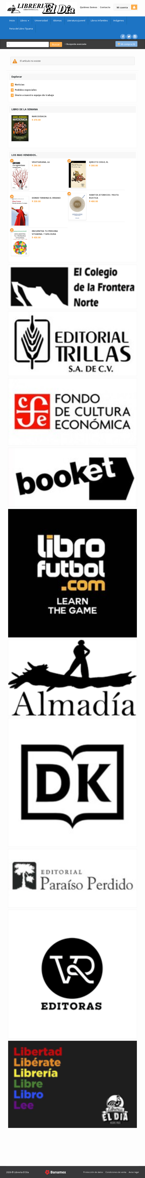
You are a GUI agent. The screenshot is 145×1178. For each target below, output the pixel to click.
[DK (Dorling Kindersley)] (72, 782)
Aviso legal (134, 1172)
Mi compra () (127, 44)
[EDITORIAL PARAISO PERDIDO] (72, 878)
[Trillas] (72, 343)
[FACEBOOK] (123, 36)
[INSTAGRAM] (135, 36)
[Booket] (72, 477)
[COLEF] (72, 286)
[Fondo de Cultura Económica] (72, 411)
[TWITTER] (129, 36)
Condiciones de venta (115, 1172)
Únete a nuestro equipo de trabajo (34, 95)
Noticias (19, 84)
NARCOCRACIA (39, 116)
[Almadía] (72, 677)
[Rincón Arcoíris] (72, 1084)
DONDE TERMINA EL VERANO (46, 197)
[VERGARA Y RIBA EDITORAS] (72, 974)
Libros (23, 20)
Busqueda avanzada (76, 44)
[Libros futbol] (72, 573)
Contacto (105, 7)
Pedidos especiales (26, 89)
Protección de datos (93, 1172)
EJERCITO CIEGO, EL (98, 162)
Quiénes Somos (88, 7)
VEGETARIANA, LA (41, 162)
